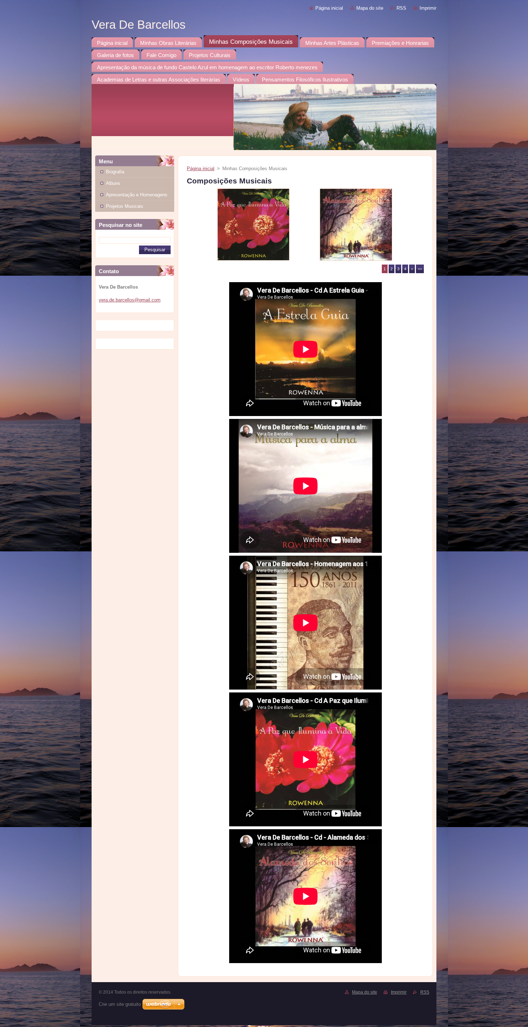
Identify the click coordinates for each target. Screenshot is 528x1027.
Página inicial (329, 8)
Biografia (115, 171)
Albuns (113, 183)
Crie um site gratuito (120, 1004)
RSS (401, 8)
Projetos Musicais (124, 206)
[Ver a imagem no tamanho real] (253, 224)
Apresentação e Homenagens (136, 194)
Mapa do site (369, 8)
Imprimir (428, 8)
